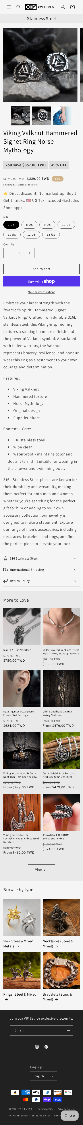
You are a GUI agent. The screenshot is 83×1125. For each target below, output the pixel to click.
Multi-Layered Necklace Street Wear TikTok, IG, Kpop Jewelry (61, 651)
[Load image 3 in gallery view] (62, 115)
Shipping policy (41, 1115)
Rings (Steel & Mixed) (20, 994)
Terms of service (18, 1115)
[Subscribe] (68, 1030)
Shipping (8, 184)
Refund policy (46, 1108)
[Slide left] (5, 117)
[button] (9, 7)
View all (41, 869)
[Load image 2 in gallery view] (41, 115)
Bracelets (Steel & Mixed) (57, 997)
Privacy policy (66, 1108)
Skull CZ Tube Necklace (17, 650)
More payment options (41, 292)
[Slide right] (78, 117)
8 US (29, 225)
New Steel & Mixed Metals (18, 943)
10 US (66, 225)
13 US (51, 235)
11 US (12, 235)
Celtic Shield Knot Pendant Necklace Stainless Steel (59, 775)
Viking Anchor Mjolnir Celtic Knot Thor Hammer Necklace (20, 775)
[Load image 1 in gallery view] (20, 115)
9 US (47, 225)
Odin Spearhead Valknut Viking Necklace (57, 713)
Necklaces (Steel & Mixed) (58, 943)
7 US (11, 225)
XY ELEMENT (25, 1108)
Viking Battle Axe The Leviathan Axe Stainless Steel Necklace (21, 838)
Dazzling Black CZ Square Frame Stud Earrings (18, 713)
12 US (31, 235)
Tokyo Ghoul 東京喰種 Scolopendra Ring (56, 836)
